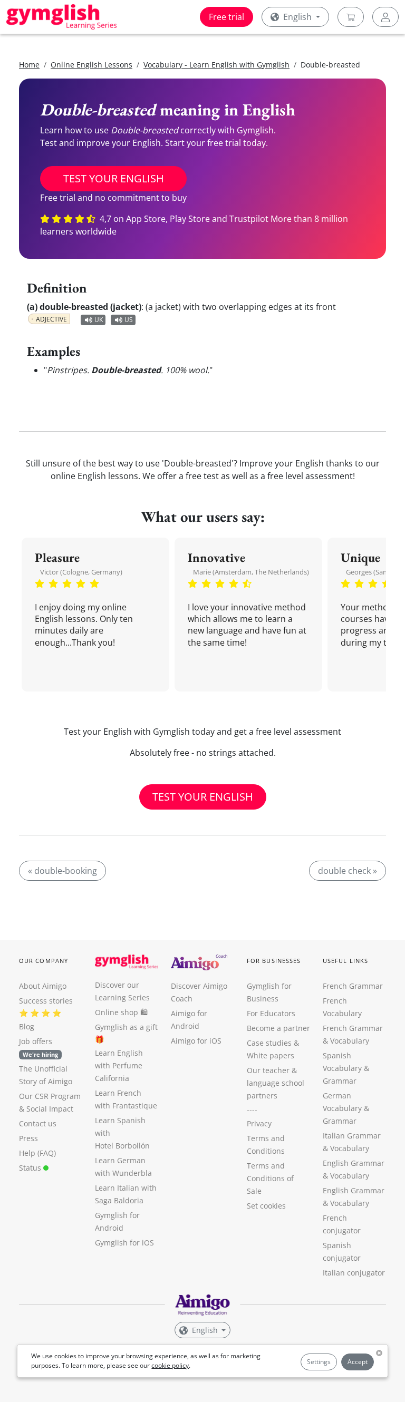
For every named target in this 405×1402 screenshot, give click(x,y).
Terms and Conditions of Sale (270, 1178)
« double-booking (62, 871)
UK (98, 319)
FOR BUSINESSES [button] (274, 961)
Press (28, 1138)
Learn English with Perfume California (119, 1065)
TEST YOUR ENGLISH (113, 178)
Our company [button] (43, 961)
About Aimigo (42, 986)
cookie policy (170, 1365)
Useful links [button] (345, 961)
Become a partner (278, 1028)
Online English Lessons (91, 65)
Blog (26, 1026)
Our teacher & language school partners (275, 1083)
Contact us (37, 1123)
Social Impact (49, 1109)
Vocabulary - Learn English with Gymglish (216, 65)
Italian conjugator (354, 1273)
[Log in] (385, 17)
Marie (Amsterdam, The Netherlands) (251, 572)
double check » (347, 871)
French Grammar (353, 986)
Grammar (339, 1081)
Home (29, 65)
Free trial (226, 17)
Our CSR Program (50, 1096)
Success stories (46, 1001)
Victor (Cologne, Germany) (81, 572)
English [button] (297, 17)
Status (31, 1168)
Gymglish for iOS (124, 1243)
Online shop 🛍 (121, 1012)
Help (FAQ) (37, 1153)
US (128, 319)
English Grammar (353, 1163)
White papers (270, 1055)
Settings (319, 1361)
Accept (358, 1361)
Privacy (259, 1123)
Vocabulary (349, 1148)
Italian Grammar (352, 1136)
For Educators (271, 1013)
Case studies (269, 1043)
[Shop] (351, 17)
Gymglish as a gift (126, 1027)
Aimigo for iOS (196, 1041)
